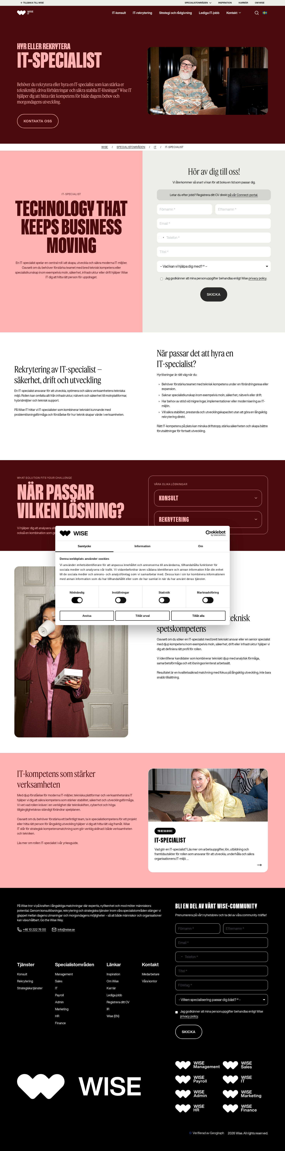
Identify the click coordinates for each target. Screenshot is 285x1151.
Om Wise (259, 2)
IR (108, 1009)
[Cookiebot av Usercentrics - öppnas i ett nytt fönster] (208, 533)
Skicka (214, 294)
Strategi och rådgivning (175, 12)
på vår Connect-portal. (243, 195)
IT (56, 988)
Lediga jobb (114, 995)
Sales (58, 981)
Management (64, 974)
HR (57, 1016)
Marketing (61, 1009)
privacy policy (257, 278)
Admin (59, 1002)
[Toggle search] (256, 12)
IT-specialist (170, 840)
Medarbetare (150, 974)
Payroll (59, 995)
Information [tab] (142, 546)
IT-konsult (119, 12)
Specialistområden (196, 2)
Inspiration (225, 2)
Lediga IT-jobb (209, 12)
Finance (60, 1023)
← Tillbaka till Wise (32, 2)
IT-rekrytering (142, 12)
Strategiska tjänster (30, 988)
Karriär (243, 2)
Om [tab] (200, 546)
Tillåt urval (143, 615)
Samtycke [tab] (84, 546)
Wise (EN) (113, 1016)
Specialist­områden (74, 964)
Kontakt (231, 12)
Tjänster (26, 964)
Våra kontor (149, 981)
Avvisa (86, 615)
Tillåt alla (198, 615)
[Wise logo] (29, 12)
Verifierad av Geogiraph (208, 1133)
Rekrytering (25, 981)
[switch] (120, 600)
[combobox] (161, 238)
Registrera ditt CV (118, 1002)
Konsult (22, 974)
